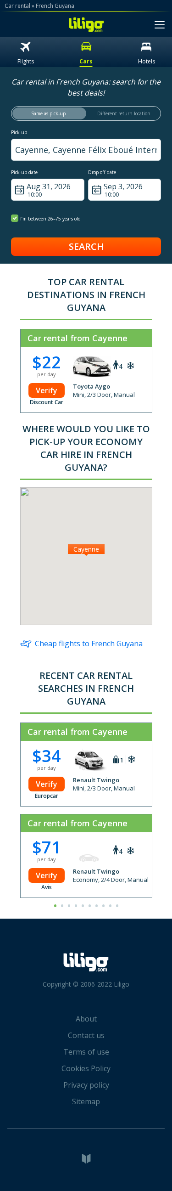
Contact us (86, 1035)
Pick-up (19, 132)
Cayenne (86, 549)
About (86, 1019)
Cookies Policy (86, 1068)
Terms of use (86, 1052)
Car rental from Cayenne (78, 338)
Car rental (17, 6)
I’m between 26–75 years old (50, 218)
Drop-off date (102, 172)
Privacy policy (86, 1085)
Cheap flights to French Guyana (89, 643)
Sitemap (86, 1101)
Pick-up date (24, 172)
